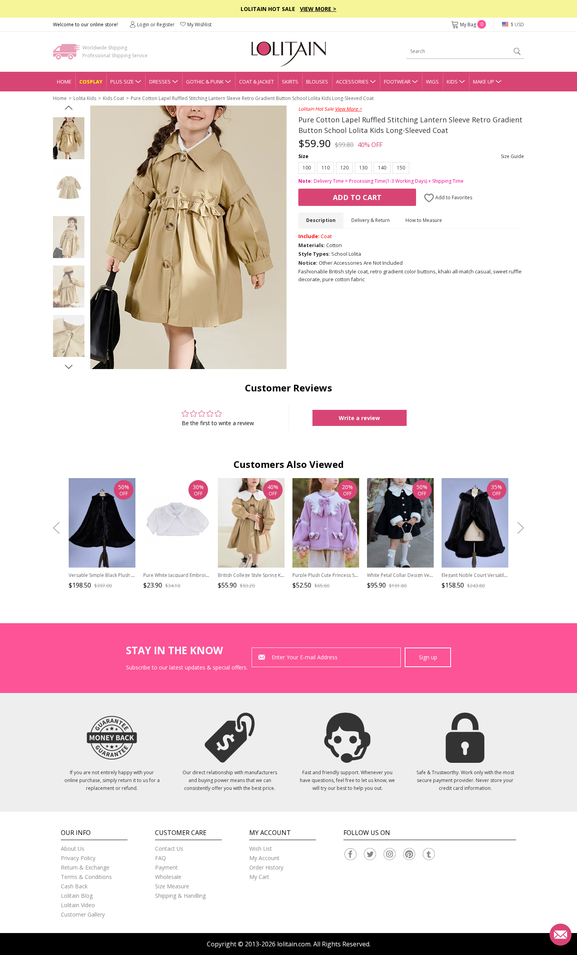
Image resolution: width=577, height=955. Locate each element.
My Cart (259, 876)
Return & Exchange (85, 867)
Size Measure (172, 886)
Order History (266, 867)
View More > (318, 9)
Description (321, 220)
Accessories (352, 81)
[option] (68, 138)
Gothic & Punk (205, 81)
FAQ (160, 858)
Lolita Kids (84, 98)
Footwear (397, 81)
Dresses (160, 81)
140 (382, 167)
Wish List (260, 848)
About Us (72, 848)
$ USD (516, 24)
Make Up (483, 81)
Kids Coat (113, 98)
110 (325, 167)
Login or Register (156, 24)
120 (344, 167)
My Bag (471, 24)
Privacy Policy (78, 858)
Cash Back (74, 886)
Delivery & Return (370, 220)
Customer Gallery (83, 914)
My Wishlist (199, 24)
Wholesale (168, 876)
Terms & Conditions (86, 876)
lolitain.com (293, 944)
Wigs (432, 81)
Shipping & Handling (180, 895)
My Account (264, 858)
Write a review (359, 418)
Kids (452, 81)
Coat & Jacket (256, 81)
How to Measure (423, 220)
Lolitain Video (78, 905)
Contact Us (169, 848)
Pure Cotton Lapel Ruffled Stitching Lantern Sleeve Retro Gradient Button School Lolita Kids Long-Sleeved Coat (252, 98)
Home (64, 81)
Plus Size (122, 81)
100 (307, 167)
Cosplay (90, 81)
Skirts (290, 81)
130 (363, 167)
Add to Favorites (453, 197)
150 (401, 167)
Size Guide (512, 156)
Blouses (317, 81)
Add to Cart (357, 197)
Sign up (428, 657)
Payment (166, 867)
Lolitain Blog (77, 895)
